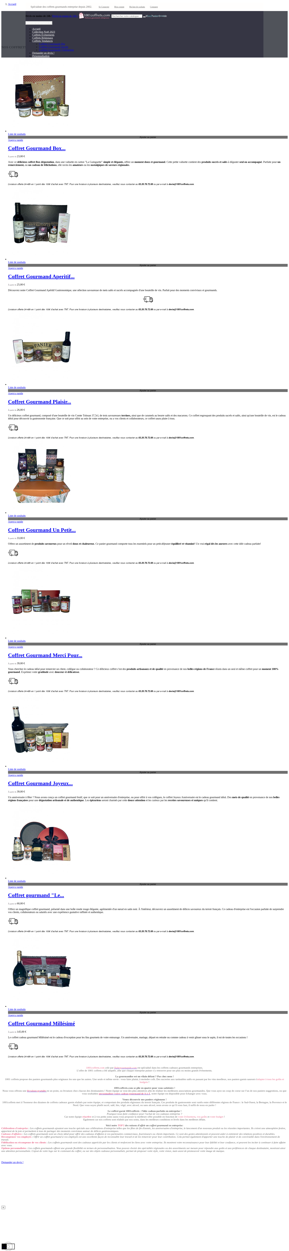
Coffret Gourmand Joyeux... (40, 783)
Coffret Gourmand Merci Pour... (45, 655)
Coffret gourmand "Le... (36, 895)
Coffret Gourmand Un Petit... (42, 530)
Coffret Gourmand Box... (37, 148)
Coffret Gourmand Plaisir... (39, 402)
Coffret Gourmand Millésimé (41, 1023)
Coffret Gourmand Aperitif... (41, 276)
